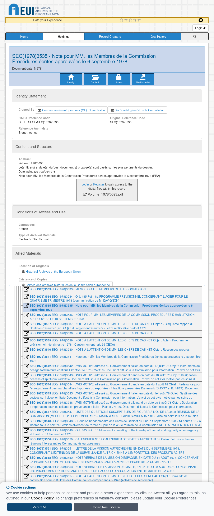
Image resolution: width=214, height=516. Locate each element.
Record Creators (110, 36)
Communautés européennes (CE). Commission (73, 110)
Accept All (39, 507)
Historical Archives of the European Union (53, 271)
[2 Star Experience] (126, 20)
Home (24, 36)
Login (199, 28)
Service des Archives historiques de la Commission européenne (68, 285)
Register (98, 184)
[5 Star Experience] (140, 20)
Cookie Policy (42, 498)
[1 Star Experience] (122, 20)
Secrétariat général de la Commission (139, 110)
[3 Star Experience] (131, 20)
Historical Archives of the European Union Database (46, 10)
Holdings (63, 36)
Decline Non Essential (106, 507)
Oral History (158, 36)
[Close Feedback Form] (201, 20)
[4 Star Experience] (135, 20)
